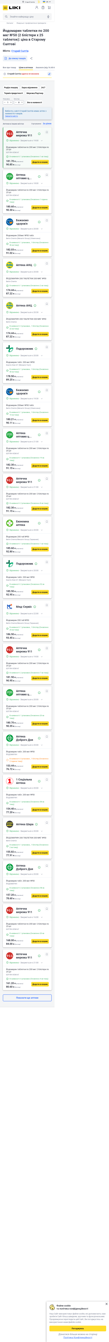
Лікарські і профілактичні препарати (31, 23)
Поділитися (31, 58)
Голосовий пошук (48, 16)
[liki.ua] (14, 7)
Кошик (49, 7)
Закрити (106, 1304)
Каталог (10, 23)
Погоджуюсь (78, 1328)
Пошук (6, 16)
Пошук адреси (5, 74)
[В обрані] (47, 132)
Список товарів (43, 7)
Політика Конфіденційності (77, 1337)
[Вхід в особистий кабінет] (36, 7)
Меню (5, 7)
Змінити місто (11, 116)
